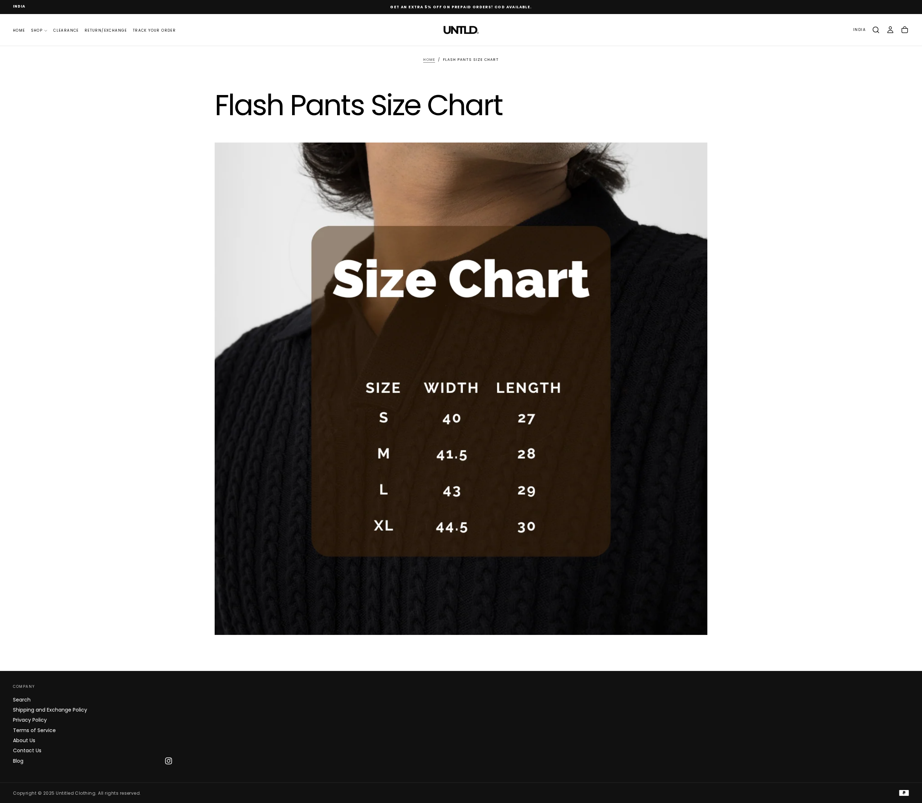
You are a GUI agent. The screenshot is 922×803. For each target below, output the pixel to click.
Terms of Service (34, 730)
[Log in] (890, 30)
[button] (19, 6)
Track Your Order (154, 30)
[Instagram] (168, 761)
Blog (18, 760)
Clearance (66, 30)
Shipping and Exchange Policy (50, 709)
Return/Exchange (106, 30)
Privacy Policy (30, 719)
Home (19, 30)
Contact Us (27, 750)
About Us (24, 740)
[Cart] (904, 30)
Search (22, 699)
